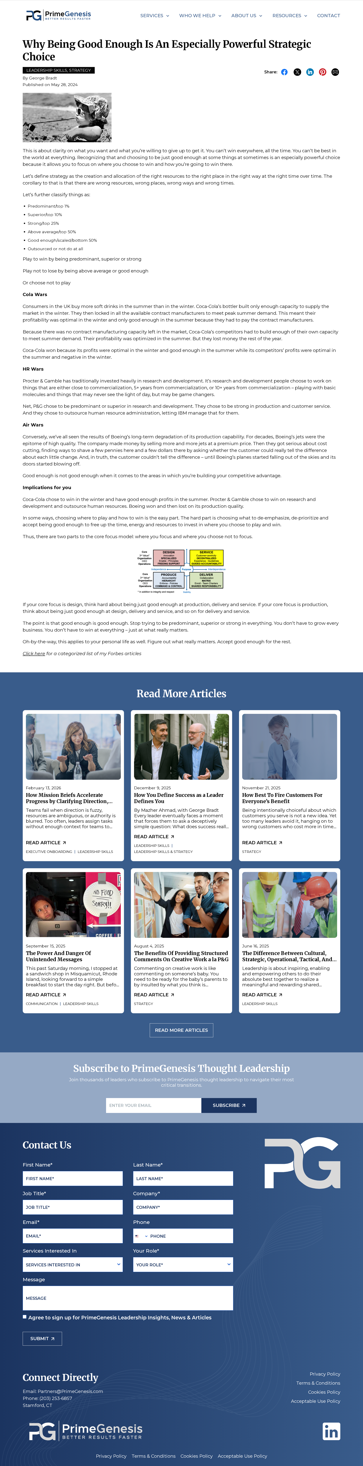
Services (151, 15)
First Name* (37, 1165)
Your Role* (146, 1251)
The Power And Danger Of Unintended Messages (58, 956)
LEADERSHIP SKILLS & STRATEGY (163, 852)
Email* (31, 1222)
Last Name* (148, 1165)
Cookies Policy (324, 1392)
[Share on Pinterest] (323, 72)
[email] (335, 72)
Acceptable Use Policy (315, 1401)
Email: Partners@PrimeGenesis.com (63, 1391)
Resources (286, 15)
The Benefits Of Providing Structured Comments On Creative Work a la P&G (181, 956)
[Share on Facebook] (285, 72)
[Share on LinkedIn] (310, 72)
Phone (141, 1222)
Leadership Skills (46, 70)
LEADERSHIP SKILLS (95, 852)
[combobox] (140, 1236)
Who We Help (197, 15)
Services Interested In (50, 1251)
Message (34, 1279)
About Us (243, 15)
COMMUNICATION (42, 1003)
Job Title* (34, 1193)
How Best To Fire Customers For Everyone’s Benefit (282, 798)
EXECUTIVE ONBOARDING (49, 852)
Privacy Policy (325, 1374)
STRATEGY (251, 852)
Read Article (43, 842)
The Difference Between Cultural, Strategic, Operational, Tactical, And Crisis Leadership (287, 959)
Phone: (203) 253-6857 (47, 1398)
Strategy (80, 70)
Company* (146, 1193)
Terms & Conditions (318, 1383)
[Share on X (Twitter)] (297, 72)
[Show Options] (118, 1264)
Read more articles (181, 1030)
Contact (328, 15)
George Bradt (43, 77)
